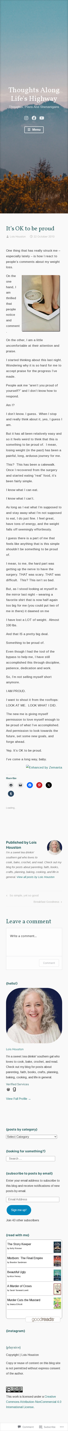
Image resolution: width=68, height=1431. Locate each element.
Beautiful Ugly (16, 1272)
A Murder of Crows (19, 1286)
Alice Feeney (15, 1276)
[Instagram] (26, 117)
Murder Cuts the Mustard (23, 1300)
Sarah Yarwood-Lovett (19, 1290)
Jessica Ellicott (16, 1304)
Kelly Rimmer (16, 1248)
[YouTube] (41, 117)
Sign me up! (19, 1210)
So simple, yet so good (21, 896)
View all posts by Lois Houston (35, 877)
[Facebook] (34, 117)
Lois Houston (18, 236)
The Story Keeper (19, 1244)
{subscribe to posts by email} (29, 1173)
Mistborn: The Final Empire (25, 1258)
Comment (49, 962)
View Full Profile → (18, 1098)
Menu (36, 129)
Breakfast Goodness (46, 902)
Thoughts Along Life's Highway (34, 95)
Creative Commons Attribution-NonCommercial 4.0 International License (33, 1402)
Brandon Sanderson (18, 1262)
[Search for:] (30, 1158)
